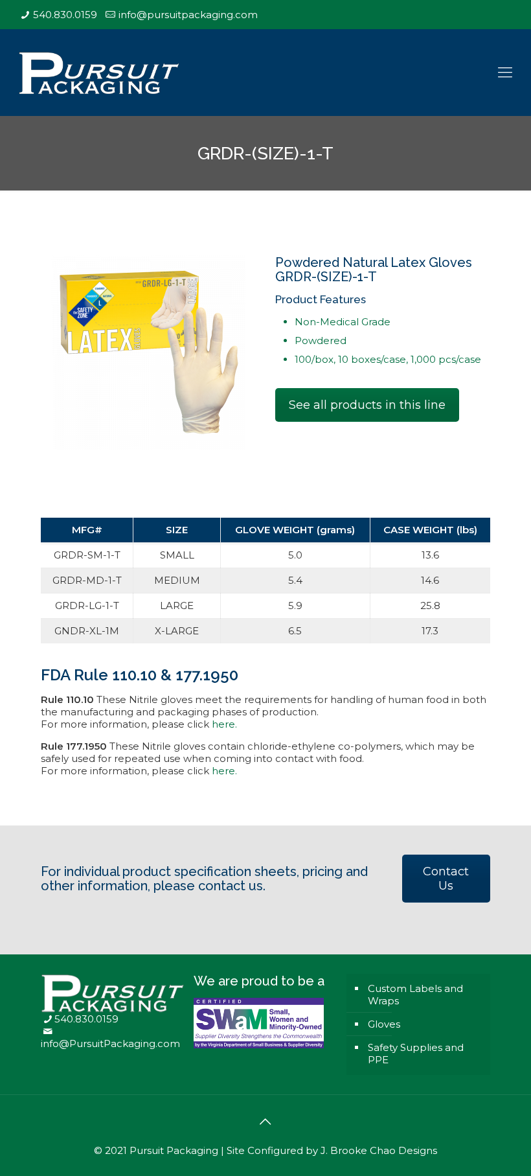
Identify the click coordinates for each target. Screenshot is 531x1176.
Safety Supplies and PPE (416, 1053)
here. (224, 724)
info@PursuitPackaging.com (110, 1043)
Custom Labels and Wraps (415, 994)
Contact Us (446, 878)
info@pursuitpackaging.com (188, 14)
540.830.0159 (65, 14)
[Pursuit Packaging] (99, 72)
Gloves (384, 1024)
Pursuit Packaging (174, 1150)
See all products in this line (367, 405)
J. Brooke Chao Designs (379, 1150)
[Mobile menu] (505, 73)
